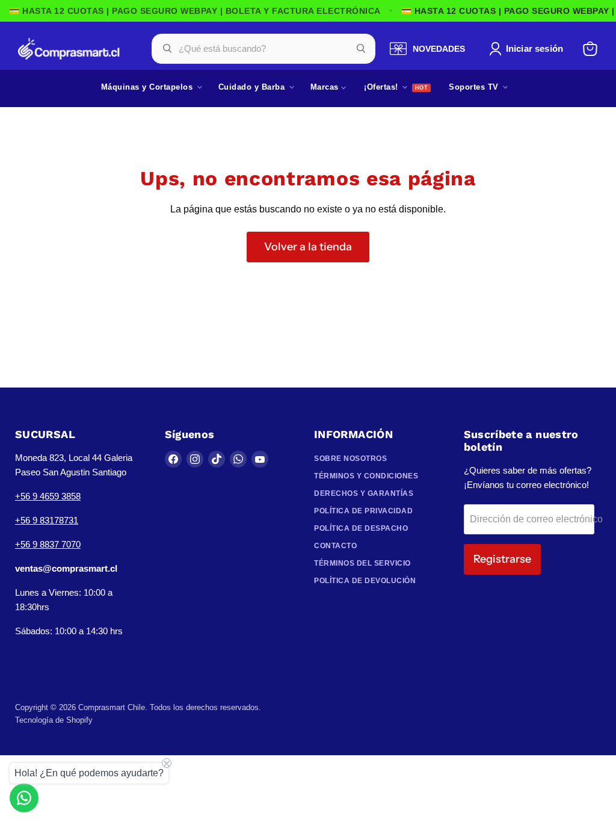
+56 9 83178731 (46, 520)
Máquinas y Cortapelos (148, 86)
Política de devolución (365, 580)
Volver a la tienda (308, 246)
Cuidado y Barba (253, 86)
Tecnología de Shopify (54, 720)
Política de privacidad (363, 511)
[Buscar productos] (361, 49)
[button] (528, 49)
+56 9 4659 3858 (48, 496)
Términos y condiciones (366, 476)
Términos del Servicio (362, 563)
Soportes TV (475, 86)
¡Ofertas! (382, 86)
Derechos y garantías (363, 493)
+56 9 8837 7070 (48, 544)
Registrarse (502, 559)
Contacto (335, 546)
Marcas (326, 86)
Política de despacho (361, 528)
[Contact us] (24, 797)
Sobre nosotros (350, 458)
